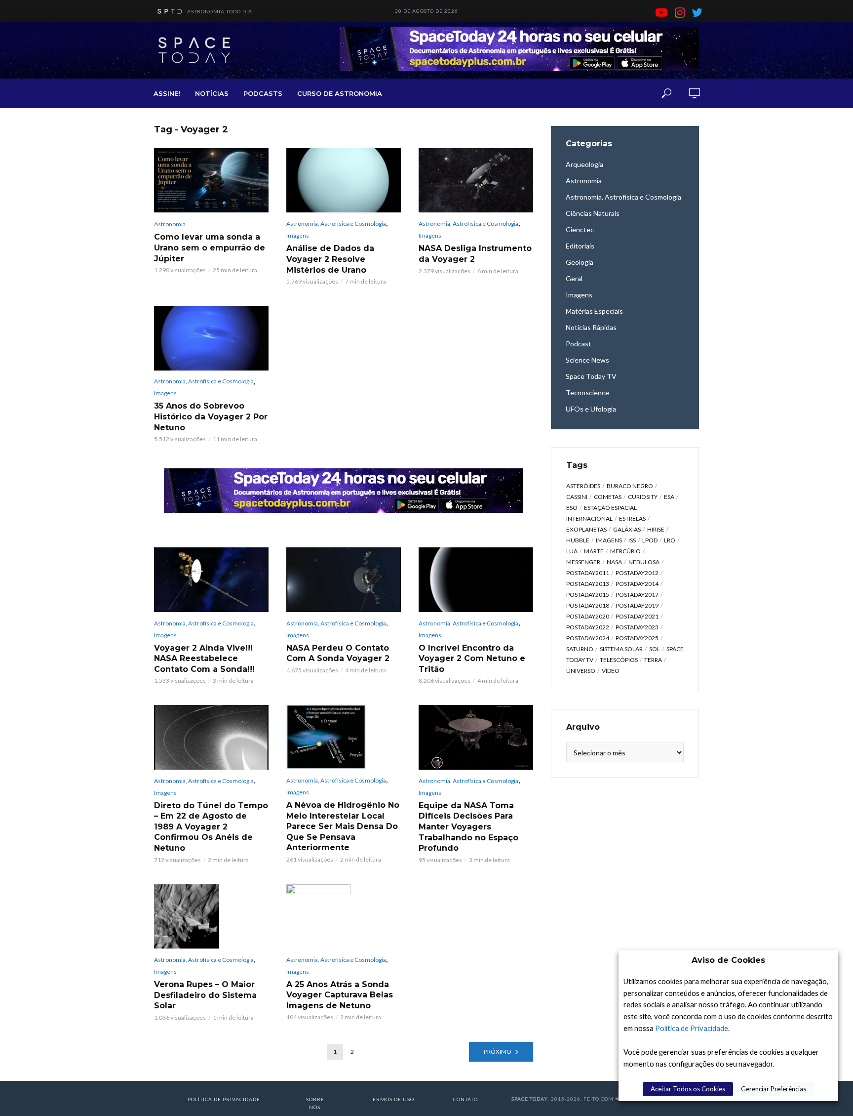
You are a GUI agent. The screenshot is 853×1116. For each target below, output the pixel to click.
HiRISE (655, 529)
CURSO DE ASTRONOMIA (339, 93)
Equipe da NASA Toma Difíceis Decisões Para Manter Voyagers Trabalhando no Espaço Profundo (468, 827)
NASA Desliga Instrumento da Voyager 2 (475, 254)
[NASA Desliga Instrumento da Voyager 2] (476, 180)
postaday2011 (587, 573)
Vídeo (611, 670)
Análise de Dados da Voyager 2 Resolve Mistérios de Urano (330, 259)
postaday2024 (587, 638)
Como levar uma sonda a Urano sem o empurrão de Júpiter (209, 247)
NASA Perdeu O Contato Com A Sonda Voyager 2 (337, 653)
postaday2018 (587, 605)
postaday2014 (637, 583)
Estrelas (632, 518)
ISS (632, 540)
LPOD (650, 540)
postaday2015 (587, 594)
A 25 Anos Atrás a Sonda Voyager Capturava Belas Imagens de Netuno (339, 995)
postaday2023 (637, 627)
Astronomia (170, 224)
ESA (669, 496)
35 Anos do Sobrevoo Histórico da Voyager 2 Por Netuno (211, 416)
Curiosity (643, 496)
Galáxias (627, 529)
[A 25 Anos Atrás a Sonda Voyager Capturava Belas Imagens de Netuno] (343, 916)
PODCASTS (262, 93)
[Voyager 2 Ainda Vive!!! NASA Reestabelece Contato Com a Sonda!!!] (211, 579)
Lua (572, 551)
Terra (653, 659)
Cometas (607, 496)
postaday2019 (637, 605)
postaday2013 (587, 583)
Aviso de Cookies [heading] (728, 960)
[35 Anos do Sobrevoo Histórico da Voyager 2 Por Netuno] (211, 338)
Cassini (576, 496)
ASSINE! (167, 93)
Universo (580, 670)
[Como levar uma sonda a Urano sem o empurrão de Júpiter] (211, 180)
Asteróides (583, 486)
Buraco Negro (630, 486)
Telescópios (619, 659)
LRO (669, 540)
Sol (654, 649)
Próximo (497, 1051)
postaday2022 (587, 627)
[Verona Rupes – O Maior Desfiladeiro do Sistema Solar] (211, 916)
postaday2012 (637, 573)
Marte (594, 551)
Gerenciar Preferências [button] (773, 1089)
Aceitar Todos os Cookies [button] (688, 1089)
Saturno (579, 649)
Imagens (297, 235)
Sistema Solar (621, 649)
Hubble (577, 540)
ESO (572, 507)
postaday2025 (637, 638)
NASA (614, 562)
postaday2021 (637, 616)
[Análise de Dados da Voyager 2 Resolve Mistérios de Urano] (343, 180)
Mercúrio (625, 551)
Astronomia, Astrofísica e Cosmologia (336, 223)
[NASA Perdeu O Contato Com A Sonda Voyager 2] (343, 579)
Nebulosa (643, 562)
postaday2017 (637, 594)
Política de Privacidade (691, 1028)
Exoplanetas (586, 529)
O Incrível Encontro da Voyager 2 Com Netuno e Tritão (472, 658)
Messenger (583, 562)
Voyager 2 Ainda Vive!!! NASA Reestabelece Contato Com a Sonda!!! (204, 658)
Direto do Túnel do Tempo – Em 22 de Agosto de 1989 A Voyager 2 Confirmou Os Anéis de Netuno (211, 827)
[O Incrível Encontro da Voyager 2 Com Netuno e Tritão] (476, 579)
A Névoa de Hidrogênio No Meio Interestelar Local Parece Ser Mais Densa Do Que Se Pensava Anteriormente (342, 826)
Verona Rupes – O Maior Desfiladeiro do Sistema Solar (205, 995)
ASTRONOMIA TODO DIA (219, 11)
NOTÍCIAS (212, 93)
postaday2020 (587, 616)
